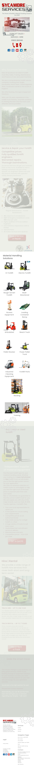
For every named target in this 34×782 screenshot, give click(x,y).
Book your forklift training (23, 746)
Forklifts (19, 727)
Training (19, 729)
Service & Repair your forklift (23, 742)
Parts (19, 744)
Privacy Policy (5, 743)
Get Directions (21, 764)
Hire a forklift (20, 740)
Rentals (19, 731)
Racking (19, 747)
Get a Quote (20, 738)
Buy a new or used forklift (23, 737)
